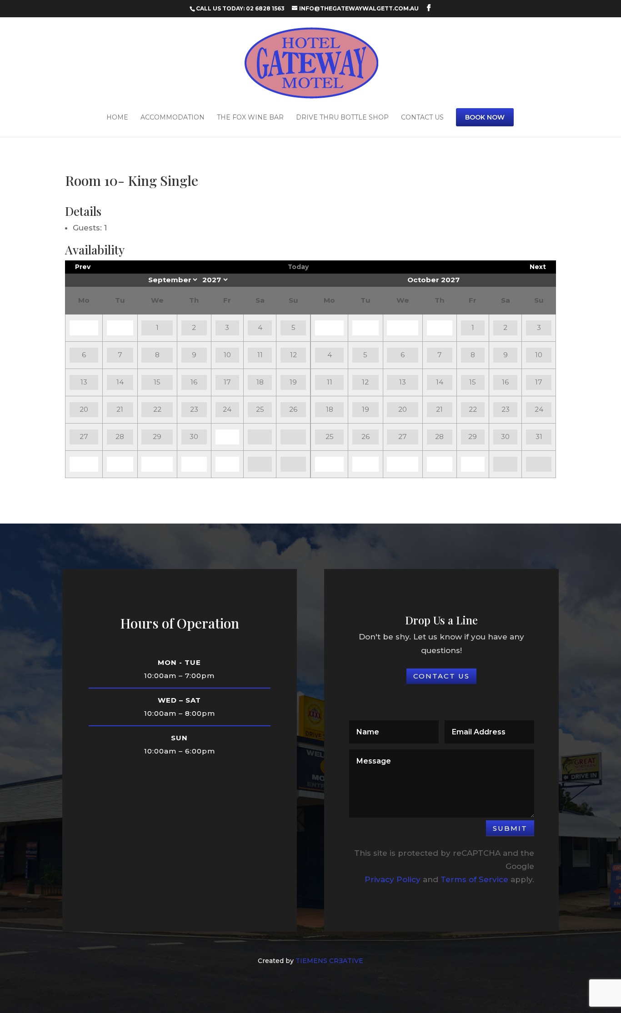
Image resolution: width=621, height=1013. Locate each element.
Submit (510, 828)
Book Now (485, 117)
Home (117, 117)
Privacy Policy (393, 879)
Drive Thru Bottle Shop (342, 117)
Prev (82, 266)
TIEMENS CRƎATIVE (329, 961)
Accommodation (172, 117)
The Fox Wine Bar (250, 117)
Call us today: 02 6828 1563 (240, 8)
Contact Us (422, 117)
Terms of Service (474, 879)
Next (538, 266)
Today (298, 266)
